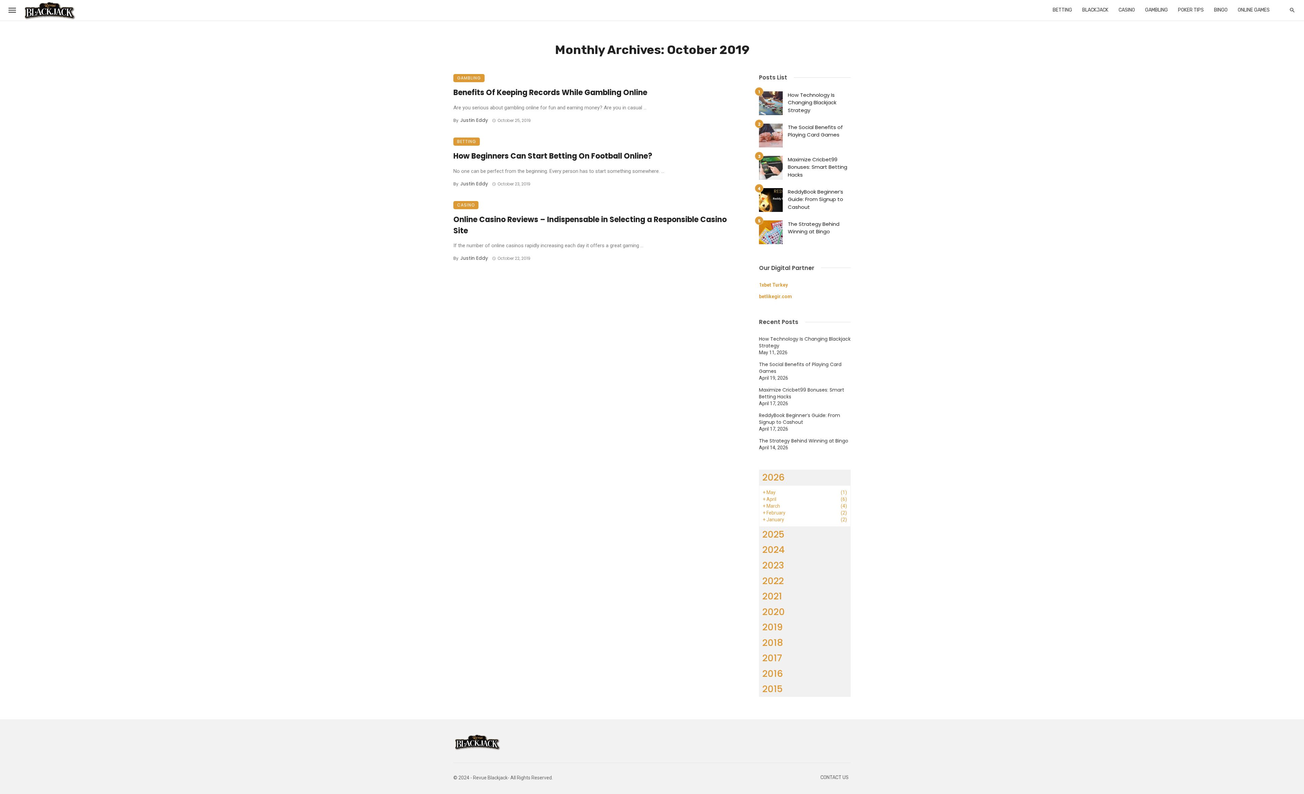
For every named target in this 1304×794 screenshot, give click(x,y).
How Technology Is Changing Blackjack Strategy (812, 102)
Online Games (1254, 10)
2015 (772, 689)
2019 (772, 627)
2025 (773, 534)
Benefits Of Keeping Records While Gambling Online (550, 92)
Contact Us (834, 777)
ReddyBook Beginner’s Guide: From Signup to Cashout (815, 199)
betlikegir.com (775, 296)
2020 (773, 611)
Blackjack (1095, 10)
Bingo (1221, 10)
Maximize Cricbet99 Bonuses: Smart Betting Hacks (817, 167)
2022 (773, 581)
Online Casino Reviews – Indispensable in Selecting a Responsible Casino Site (590, 225)
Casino (1127, 10)
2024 (773, 549)
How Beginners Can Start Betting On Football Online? (552, 156)
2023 (773, 565)
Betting (1062, 10)
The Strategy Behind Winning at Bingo (813, 227)
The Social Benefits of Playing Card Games (815, 131)
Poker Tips (1191, 10)
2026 (773, 477)
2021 (772, 596)
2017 (772, 658)
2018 (772, 642)
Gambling (1156, 10)
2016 (772, 673)
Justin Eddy (474, 120)
